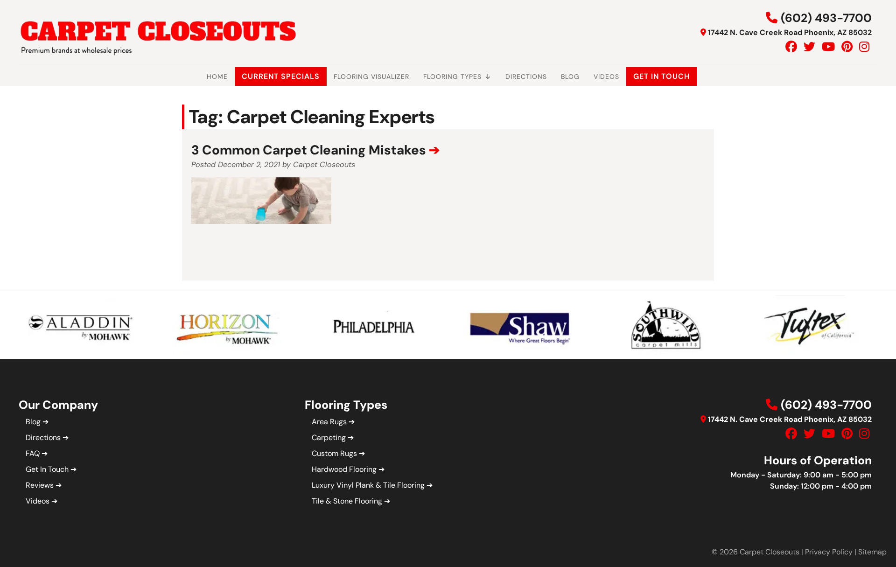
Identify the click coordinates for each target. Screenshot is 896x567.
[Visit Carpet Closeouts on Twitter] (809, 47)
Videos (606, 76)
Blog (570, 76)
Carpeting (329, 437)
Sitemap (872, 552)
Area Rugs (329, 422)
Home (217, 76)
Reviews (40, 485)
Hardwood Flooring (344, 469)
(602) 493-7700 (826, 18)
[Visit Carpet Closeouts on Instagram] (864, 47)
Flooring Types (452, 76)
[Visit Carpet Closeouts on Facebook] (791, 47)
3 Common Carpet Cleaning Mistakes (308, 150)
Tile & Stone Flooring (347, 501)
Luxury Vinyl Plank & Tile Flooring (368, 485)
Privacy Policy (829, 552)
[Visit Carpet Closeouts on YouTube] (828, 47)
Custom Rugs (334, 453)
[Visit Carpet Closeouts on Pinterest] (847, 47)
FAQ (33, 453)
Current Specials (281, 76)
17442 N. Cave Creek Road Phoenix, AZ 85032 (790, 32)
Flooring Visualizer (371, 76)
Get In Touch (661, 76)
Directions (526, 76)
